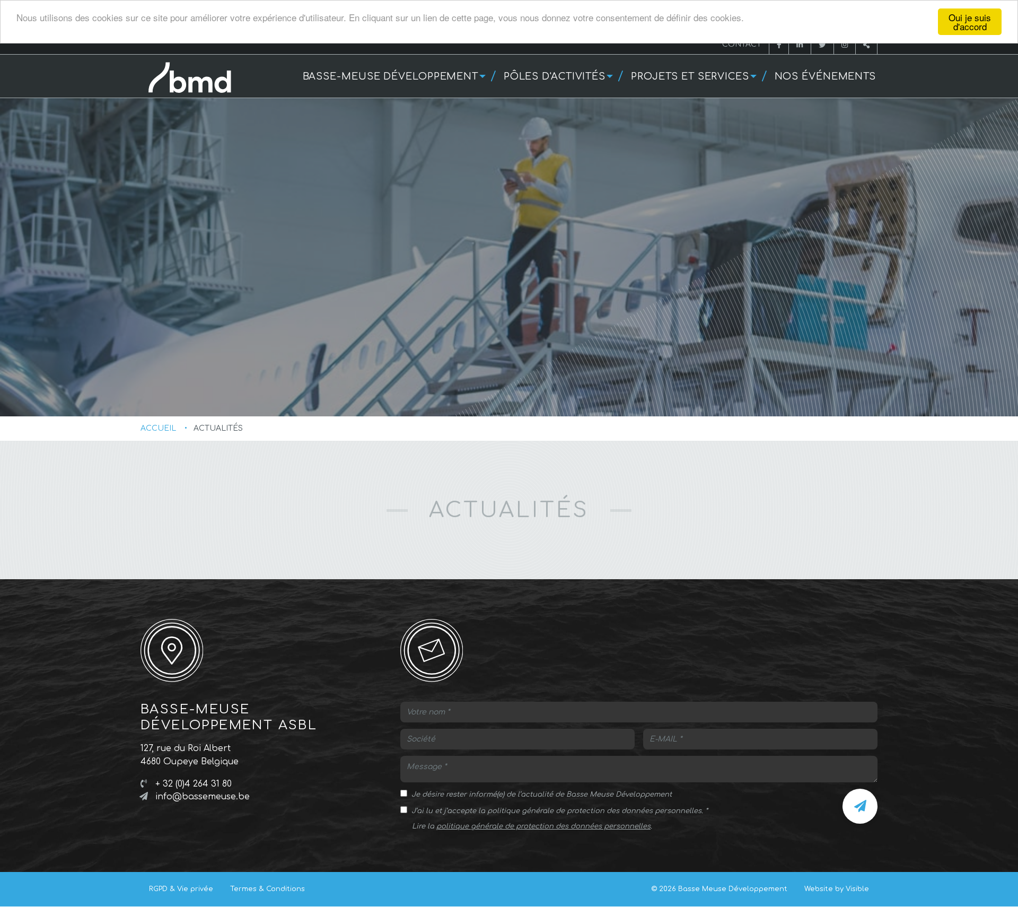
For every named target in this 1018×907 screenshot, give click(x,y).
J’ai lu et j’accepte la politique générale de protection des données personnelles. (557, 811)
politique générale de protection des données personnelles (543, 826)
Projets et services (690, 76)
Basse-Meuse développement (391, 76)
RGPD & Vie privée (181, 889)
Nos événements (825, 76)
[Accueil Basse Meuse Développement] (194, 83)
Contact (741, 44)
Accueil (158, 428)
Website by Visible (836, 889)
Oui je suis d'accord (970, 22)
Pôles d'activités (554, 76)
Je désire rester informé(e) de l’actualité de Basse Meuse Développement (541, 794)
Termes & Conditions (267, 889)
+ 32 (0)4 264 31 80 (193, 784)
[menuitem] (393, 76)
